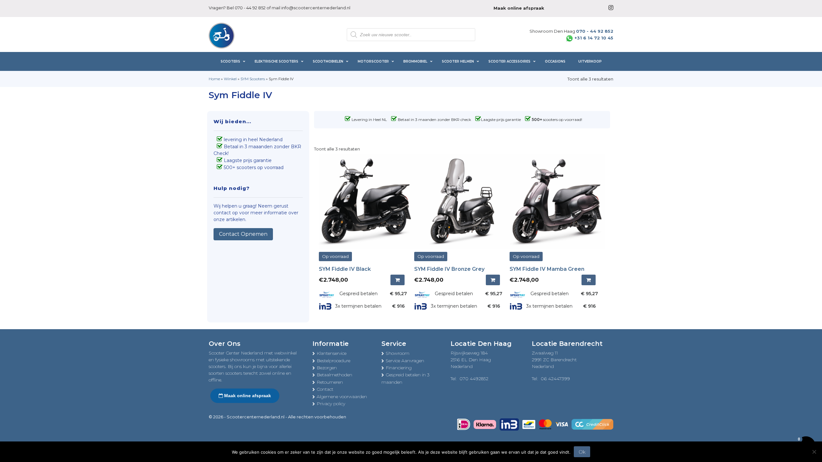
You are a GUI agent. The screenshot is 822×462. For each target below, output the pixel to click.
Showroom (397, 353)
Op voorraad (335, 256)
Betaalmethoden (334, 375)
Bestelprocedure (333, 361)
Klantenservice (331, 353)
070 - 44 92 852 (250, 7)
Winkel (230, 78)
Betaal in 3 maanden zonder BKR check (434, 119)
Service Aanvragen (405, 361)
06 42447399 (555, 378)
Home (214, 78)
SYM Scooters (252, 78)
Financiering (399, 368)
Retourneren (330, 382)
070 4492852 (473, 378)
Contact (325, 389)
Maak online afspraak (247, 395)
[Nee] (814, 452)
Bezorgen (327, 368)
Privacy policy (331, 403)
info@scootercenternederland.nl (315, 7)
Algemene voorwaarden (342, 396)
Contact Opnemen (243, 234)
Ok (582, 452)
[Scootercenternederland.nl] (221, 35)
